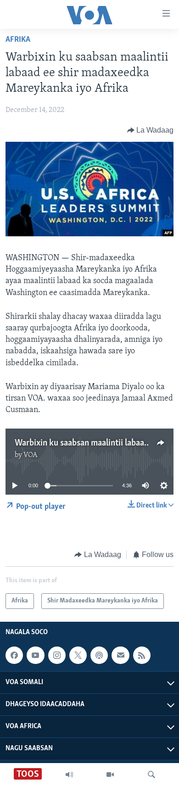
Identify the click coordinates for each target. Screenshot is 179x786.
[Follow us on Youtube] (35, 655)
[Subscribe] (120, 655)
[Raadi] (151, 774)
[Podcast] (99, 655)
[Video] (110, 774)
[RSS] (142, 655)
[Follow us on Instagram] (57, 655)
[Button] (150, 130)
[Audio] (69, 774)
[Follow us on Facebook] (14, 655)
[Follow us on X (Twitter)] (78, 655)
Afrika (18, 40)
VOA (30, 455)
